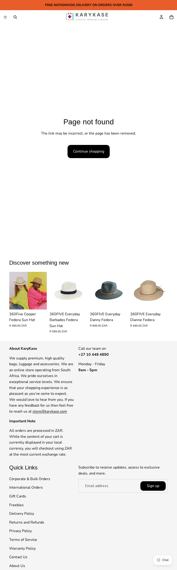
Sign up (153, 485)
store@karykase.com (49, 411)
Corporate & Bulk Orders (29, 478)
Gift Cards (17, 496)
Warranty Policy (22, 548)
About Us (17, 565)
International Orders (26, 487)
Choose (43, 302)
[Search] (15, 17)
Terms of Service (23, 539)
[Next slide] (42, 290)
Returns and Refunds (26, 522)
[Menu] (5, 17)
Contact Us (18, 557)
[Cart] (171, 17)
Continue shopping (88, 151)
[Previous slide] (14, 290)
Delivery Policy (21, 513)
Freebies (16, 505)
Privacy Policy (20, 531)
